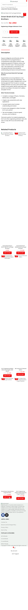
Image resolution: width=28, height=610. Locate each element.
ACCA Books (4, 536)
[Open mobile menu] (1, 1)
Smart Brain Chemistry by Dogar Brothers (7, 492)
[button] (7, 253)
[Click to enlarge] (4, 11)
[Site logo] (14, 1)
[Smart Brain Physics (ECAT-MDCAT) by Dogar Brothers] (7, 188)
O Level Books (4, 541)
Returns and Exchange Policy (8, 525)
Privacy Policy (4, 527)
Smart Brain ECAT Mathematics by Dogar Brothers (20, 247)
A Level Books (4, 538)
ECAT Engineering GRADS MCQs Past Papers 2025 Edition (7, 370)
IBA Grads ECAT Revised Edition (20, 369)
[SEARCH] (25, 4)
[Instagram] (7, 515)
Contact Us (4, 522)
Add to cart (14, 32)
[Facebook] (3, 515)
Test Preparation (10, 7)
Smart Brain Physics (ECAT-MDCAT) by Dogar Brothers (7, 247)
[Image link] (5, 503)
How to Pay (4, 530)
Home (2, 7)
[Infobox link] (4, 43)
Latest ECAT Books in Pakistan (9, 9)
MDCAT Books (4, 544)
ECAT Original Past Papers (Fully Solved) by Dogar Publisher (20, 493)
